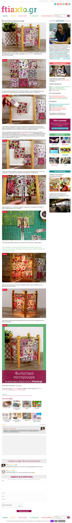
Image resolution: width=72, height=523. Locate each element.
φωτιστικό (30, 395)
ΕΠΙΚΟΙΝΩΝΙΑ (66, 58)
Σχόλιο (3, 480)
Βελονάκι (65, 144)
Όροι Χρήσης (61, 0)
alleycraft (10, 470)
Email (3, 496)
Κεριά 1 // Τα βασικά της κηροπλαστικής (60, 86)
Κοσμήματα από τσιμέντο (57, 106)
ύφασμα (25, 395)
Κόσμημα (65, 155)
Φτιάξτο (4, 424)
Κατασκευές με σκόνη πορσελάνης (59, 98)
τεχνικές (60, 52)
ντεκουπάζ (15, 395)
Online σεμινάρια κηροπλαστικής (56, 175)
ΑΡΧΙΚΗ (5, 15)
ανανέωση (4, 395)
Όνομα (3, 493)
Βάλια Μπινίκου (9, 428)
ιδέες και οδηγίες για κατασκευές (61, 54)
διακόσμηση (9, 395)
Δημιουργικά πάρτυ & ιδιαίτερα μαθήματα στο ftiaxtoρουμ (59, 195)
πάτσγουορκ (15, 388)
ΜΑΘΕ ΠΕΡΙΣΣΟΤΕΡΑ (54, 58)
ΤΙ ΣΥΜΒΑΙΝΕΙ (34, 15)
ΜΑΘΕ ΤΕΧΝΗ (23, 15)
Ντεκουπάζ (54, 165)
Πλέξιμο (54, 144)
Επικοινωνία (68, 0)
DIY (65, 165)
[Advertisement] (24, 445)
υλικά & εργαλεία (53, 52)
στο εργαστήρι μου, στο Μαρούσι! (62, 57)
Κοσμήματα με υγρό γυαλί (57, 105)
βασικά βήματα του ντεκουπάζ (25, 133)
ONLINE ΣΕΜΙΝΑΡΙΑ (47, 15)
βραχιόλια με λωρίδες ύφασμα (18, 389)
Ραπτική (54, 155)
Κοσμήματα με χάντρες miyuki (58, 108)
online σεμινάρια (66, 79)
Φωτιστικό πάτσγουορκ (13, 20)
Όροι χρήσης (61, 521)
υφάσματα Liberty (29, 53)
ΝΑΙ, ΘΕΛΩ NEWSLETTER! (60, 128)
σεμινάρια (51, 53)
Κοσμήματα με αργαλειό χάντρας (59, 109)
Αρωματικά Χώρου (55, 90)
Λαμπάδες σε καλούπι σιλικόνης (58, 89)
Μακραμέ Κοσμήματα (56, 110)
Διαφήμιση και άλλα (53, 0)
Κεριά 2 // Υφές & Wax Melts (57, 88)
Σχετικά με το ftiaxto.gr (43, 0)
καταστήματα (66, 52)
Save (5, 60)
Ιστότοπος (4, 499)
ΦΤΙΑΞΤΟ (13, 15)
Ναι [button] (52, 521)
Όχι (56, 521)
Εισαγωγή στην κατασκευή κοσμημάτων (60, 104)
